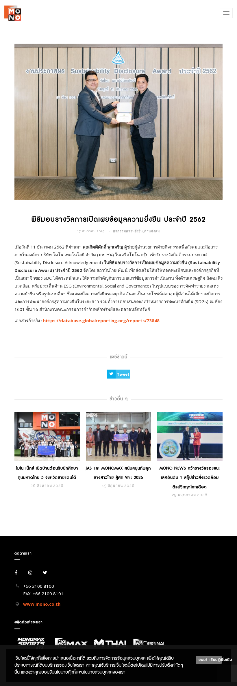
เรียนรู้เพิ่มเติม (216, 660)
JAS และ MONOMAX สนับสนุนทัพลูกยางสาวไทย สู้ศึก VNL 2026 (118, 473)
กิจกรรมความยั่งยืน (128, 231)
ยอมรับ (204, 660)
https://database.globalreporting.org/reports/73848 (101, 320)
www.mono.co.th (41, 604)
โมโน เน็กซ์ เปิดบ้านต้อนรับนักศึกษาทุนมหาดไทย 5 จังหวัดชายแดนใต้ (47, 473)
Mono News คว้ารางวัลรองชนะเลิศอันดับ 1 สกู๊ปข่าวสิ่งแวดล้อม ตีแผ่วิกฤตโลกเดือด (190, 477)
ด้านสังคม (152, 231)
